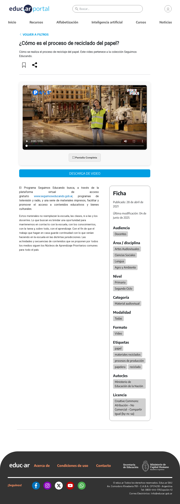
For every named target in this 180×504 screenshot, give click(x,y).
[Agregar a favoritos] (24, 65)
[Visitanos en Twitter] (59, 485)
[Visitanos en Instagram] (47, 485)
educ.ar (120, 482)
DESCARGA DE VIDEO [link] (84, 173)
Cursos (141, 22)
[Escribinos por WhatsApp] (82, 485)
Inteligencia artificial (107, 22)
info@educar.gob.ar (161, 493)
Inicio (12, 22)
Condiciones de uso (72, 465)
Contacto (103, 465)
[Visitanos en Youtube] (70, 485)
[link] (168, 8)
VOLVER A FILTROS (35, 34)
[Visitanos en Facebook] (36, 485)
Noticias (165, 22)
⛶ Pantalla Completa (84, 157)
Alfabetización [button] (67, 22)
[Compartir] (35, 65)
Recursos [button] (36, 22)
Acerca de (42, 465)
